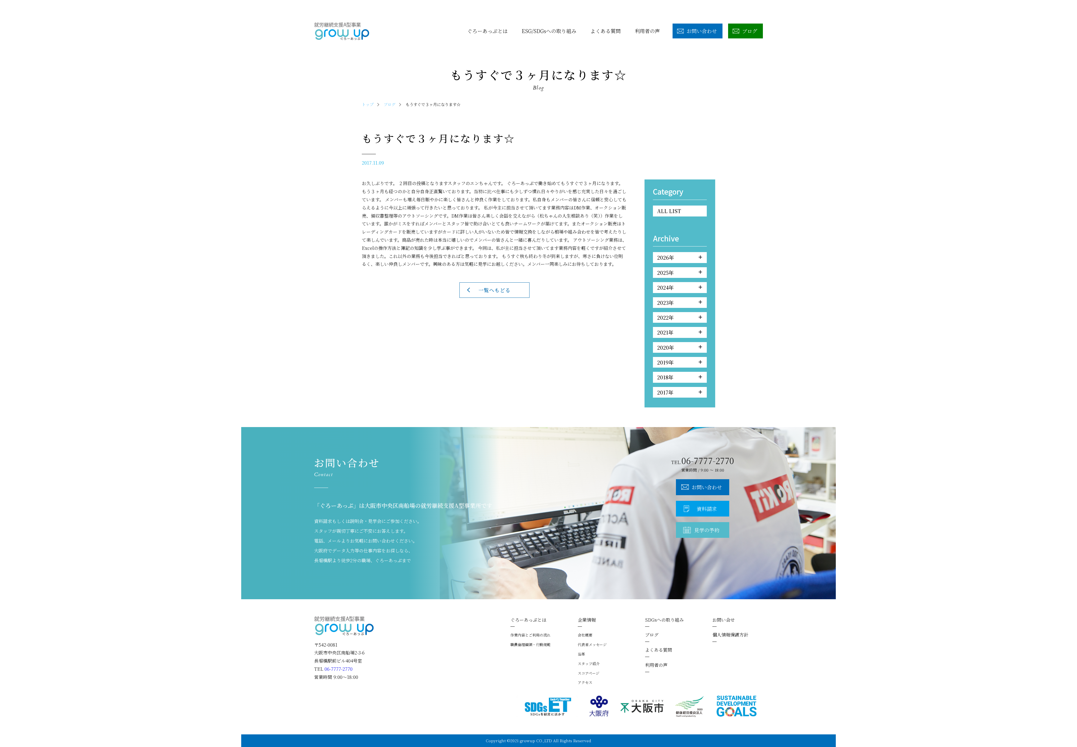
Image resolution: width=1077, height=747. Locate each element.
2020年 (665, 347)
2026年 (665, 257)
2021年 (665, 332)
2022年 (665, 317)
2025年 (665, 272)
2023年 (665, 302)
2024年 (665, 287)
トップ (368, 104)
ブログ (389, 104)
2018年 (665, 377)
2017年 (665, 392)
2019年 (665, 362)
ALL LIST (669, 211)
